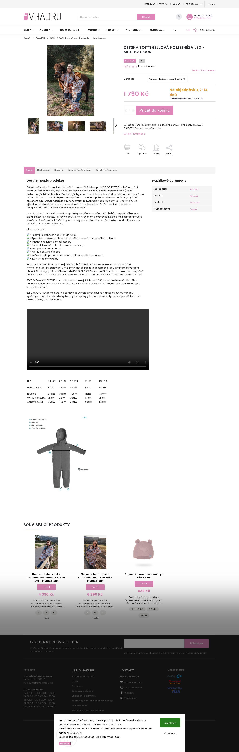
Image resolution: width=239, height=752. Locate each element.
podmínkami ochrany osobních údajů (183, 653)
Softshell (194, 202)
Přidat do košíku (154, 110)
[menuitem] (30, 30)
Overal (193, 209)
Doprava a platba (82, 691)
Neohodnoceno (146, 66)
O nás (176, 4)
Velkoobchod (80, 705)
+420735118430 (133, 687)
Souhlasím (170, 722)
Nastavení (64, 743)
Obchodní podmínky (84, 695)
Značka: (203, 70)
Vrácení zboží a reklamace (88, 710)
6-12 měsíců (137, 609)
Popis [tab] (29, 170)
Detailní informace (134, 134)
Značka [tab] (79, 170)
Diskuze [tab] (58, 170)
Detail (46, 587)
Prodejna (192, 4)
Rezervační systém (156, 4)
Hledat (146, 17)
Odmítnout (170, 733)
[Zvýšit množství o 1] (133, 110)
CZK (211, 4)
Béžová (194, 196)
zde (117, 737)
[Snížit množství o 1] (126, 110)
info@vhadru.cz (133, 682)
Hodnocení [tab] (43, 170)
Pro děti (194, 189)
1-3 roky (152, 609)
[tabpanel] (46, 579)
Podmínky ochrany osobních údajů (92, 700)
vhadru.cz (130, 698)
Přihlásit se (196, 643)
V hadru (129, 692)
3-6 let (144, 615)
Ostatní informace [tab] (106, 170)
